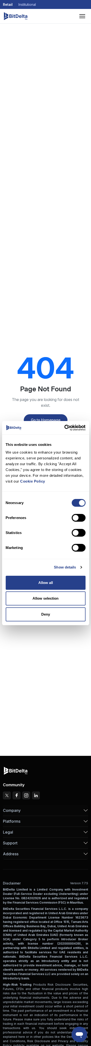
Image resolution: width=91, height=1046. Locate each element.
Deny (45, 614)
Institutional (27, 4)
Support (10, 843)
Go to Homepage (45, 420)
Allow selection (45, 598)
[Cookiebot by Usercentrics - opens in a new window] (64, 428)
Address (10, 853)
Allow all (45, 583)
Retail (8, 4)
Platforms (11, 821)
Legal (8, 832)
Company (12, 810)
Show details (65, 567)
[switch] (78, 518)
